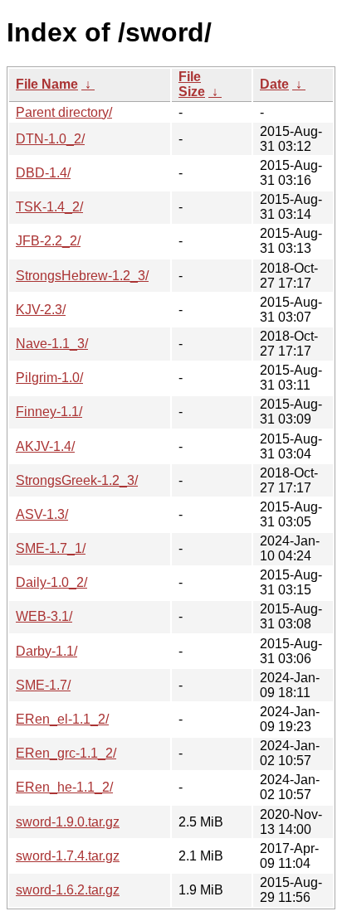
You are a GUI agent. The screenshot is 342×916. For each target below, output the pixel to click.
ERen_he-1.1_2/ (64, 787)
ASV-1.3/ (42, 514)
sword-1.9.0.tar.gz (68, 822)
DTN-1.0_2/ (50, 139)
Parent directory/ (64, 112)
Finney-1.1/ (49, 412)
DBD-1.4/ (43, 173)
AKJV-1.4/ (45, 446)
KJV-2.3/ (41, 310)
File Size (191, 84)
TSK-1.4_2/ (49, 207)
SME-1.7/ (43, 685)
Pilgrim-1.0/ (49, 378)
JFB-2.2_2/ (48, 241)
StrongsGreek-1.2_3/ (77, 480)
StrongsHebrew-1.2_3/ (82, 276)
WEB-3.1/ (44, 616)
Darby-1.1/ (46, 651)
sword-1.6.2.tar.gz (68, 890)
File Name (47, 84)
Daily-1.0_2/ (51, 582)
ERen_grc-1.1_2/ (66, 753)
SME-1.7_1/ (51, 548)
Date (274, 84)
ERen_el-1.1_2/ (62, 719)
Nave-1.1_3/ (52, 344)
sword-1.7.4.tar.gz (68, 856)
